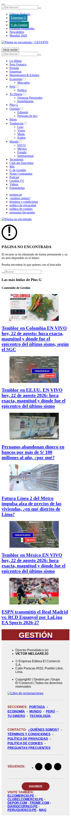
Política (22, 90)
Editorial (22, 112)
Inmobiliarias (25, 101)
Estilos (21, 137)
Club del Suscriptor (21, 163)
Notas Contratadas (20, 173)
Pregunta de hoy (27, 116)
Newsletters (16, 32)
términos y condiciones (23, 201)
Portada (14, 68)
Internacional (25, 156)
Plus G (13, 104)
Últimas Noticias (19, 14)
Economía (15, 79)
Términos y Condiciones (28, 734)
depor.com (17, 803)
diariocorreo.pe (22, 806)
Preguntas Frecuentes (28, 748)
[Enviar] (39, 8)
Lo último (15, 61)
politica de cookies (21, 209)
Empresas (15, 21)
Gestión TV (16, 180)
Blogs (13, 119)
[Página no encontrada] (17, 219)
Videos (13, 184)
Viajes (21, 130)
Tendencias (16, 123)
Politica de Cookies (25, 743)
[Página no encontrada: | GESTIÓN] (25, 42)
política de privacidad (22, 205)
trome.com (39, 803)
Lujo (20, 127)
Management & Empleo (24, 75)
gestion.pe (15, 194)
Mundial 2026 (18, 35)
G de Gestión (19, 25)
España (21, 152)
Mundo (14, 141)
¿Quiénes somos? (43, 729)
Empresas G (18, 17)
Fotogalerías (17, 188)
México (22, 148)
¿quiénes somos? (19, 198)
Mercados (23, 82)
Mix (12, 166)
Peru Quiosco (17, 64)
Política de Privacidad (27, 738)
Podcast (14, 177)
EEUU (21, 145)
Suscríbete (35, 786)
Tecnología (16, 159)
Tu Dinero (15, 94)
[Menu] (3, 4)
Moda (21, 134)
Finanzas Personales (22, 28)
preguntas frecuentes (22, 212)
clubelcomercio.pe (25, 799)
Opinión (14, 108)
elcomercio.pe (20, 795)
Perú (12, 86)
